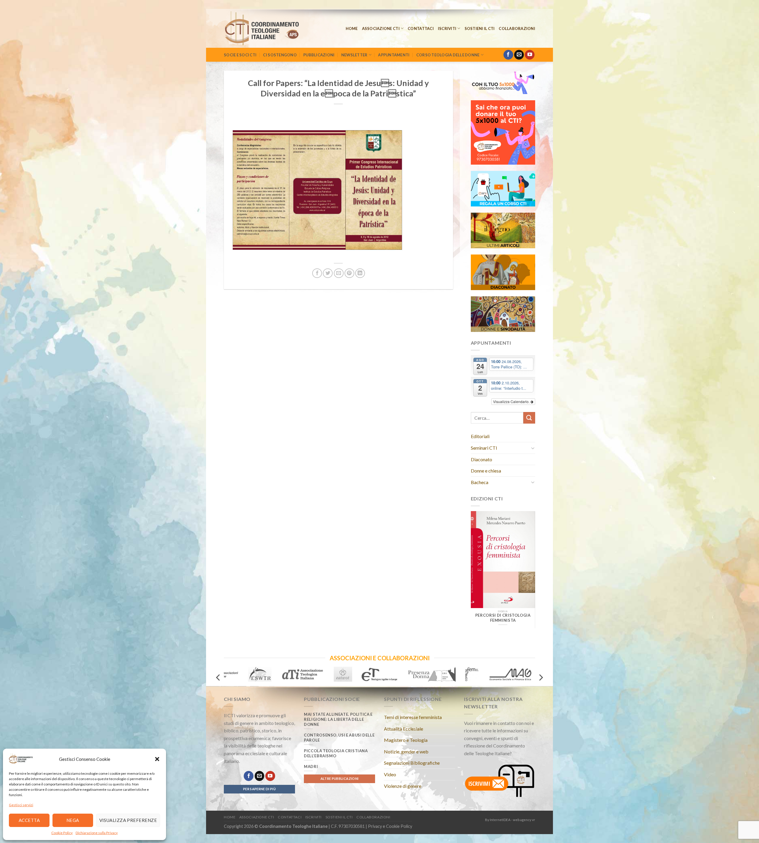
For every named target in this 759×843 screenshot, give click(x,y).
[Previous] (479, 566)
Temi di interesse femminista (413, 717)
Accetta (29, 820)
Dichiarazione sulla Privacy (97, 833)
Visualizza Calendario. (511, 401)
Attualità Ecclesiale (403, 728)
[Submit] (529, 418)
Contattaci (421, 28)
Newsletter (354, 55)
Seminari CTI (484, 448)
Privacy (375, 826)
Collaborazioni (517, 28)
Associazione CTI (381, 28)
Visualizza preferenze (128, 820)
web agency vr (524, 820)
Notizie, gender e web (406, 751)
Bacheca (479, 482)
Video (390, 774)
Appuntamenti (393, 55)
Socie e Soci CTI (240, 55)
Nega (72, 820)
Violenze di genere (402, 786)
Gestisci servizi (21, 805)
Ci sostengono (279, 55)
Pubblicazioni (318, 55)
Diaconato (481, 459)
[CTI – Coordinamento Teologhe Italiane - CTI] (270, 28)
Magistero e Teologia (406, 740)
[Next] (526, 566)
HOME (352, 28)
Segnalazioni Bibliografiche (412, 763)
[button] (157, 759)
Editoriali (480, 436)
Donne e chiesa (486, 470)
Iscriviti (447, 28)
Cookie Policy (62, 833)
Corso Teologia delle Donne (448, 55)
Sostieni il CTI (480, 28)
